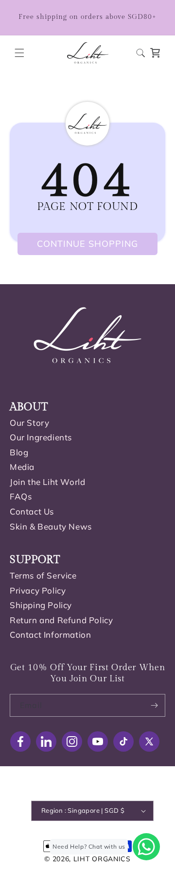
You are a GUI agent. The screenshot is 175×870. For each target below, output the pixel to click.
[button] (19, 53)
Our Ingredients (41, 437)
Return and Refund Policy (61, 620)
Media (22, 467)
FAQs (21, 496)
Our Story (29, 423)
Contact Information (50, 634)
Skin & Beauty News (51, 526)
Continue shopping (87, 243)
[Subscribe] (154, 705)
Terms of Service (43, 575)
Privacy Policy (38, 590)
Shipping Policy (41, 605)
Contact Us (32, 511)
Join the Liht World (47, 482)
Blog (19, 452)
